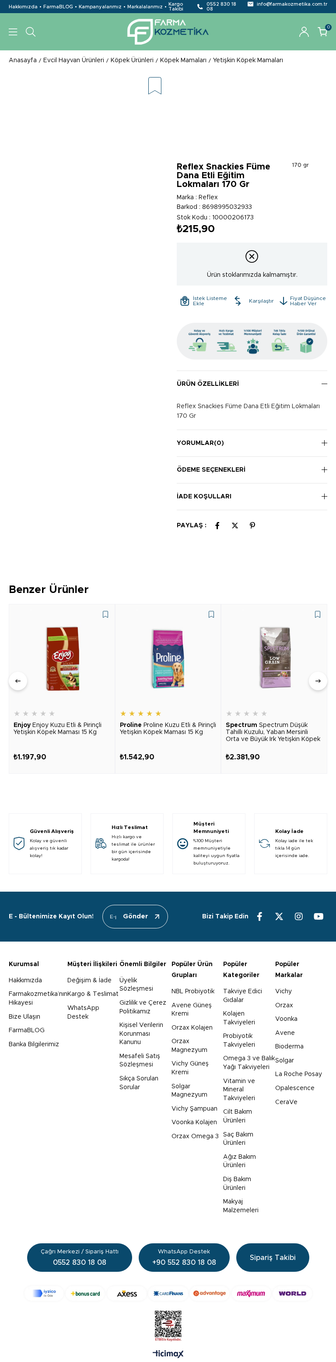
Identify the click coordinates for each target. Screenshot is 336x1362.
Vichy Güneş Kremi (190, 1068)
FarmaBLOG (58, 6)
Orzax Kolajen (192, 1028)
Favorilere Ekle (105, 614)
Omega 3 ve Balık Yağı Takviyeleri (249, 1062)
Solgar (284, 1061)
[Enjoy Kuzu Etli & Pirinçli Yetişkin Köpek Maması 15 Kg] (62, 657)
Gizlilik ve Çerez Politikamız (142, 1007)
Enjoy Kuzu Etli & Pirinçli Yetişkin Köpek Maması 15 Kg (58, 728)
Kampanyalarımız (100, 6)
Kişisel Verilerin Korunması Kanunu (141, 1033)
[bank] (168, 1293)
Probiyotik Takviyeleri (239, 1040)
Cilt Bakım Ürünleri (237, 1116)
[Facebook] (259, 916)
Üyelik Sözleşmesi (136, 984)
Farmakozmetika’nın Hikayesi (38, 998)
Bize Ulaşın (24, 1017)
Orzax (284, 1005)
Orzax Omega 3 (195, 1136)
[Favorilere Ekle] (154, 86)
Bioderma (289, 1047)
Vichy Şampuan (194, 1109)
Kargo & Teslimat (93, 994)
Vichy (283, 991)
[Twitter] (279, 916)
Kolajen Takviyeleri (239, 1018)
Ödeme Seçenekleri (211, 470)
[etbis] (168, 1326)
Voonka (286, 1019)
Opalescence (295, 1088)
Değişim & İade (89, 980)
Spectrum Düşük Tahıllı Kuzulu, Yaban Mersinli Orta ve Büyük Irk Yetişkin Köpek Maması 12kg (273, 732)
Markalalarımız (145, 6)
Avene (285, 1033)
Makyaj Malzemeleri (241, 1206)
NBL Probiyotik (193, 991)
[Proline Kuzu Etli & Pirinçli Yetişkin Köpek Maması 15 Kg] (168, 657)
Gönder (135, 916)
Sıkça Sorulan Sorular (138, 1083)
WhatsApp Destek (83, 1012)
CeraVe (286, 1102)
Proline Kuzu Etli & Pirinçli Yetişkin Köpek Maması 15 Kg (168, 728)
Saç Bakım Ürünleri (238, 1139)
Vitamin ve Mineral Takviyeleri (239, 1089)
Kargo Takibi (175, 6)
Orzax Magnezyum (189, 1045)
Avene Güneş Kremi (192, 1009)
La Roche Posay (298, 1074)
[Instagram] (299, 916)
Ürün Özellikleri (208, 384)
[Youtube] (318, 916)
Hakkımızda (23, 6)
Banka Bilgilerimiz (34, 1044)
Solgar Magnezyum (189, 1090)
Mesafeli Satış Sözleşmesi (139, 1060)
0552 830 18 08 (221, 6)
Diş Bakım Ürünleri (237, 1183)
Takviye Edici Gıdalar (242, 995)
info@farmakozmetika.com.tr (292, 4)
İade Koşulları (204, 497)
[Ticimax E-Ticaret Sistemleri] (168, 1355)
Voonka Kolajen (194, 1122)
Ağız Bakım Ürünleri (239, 1161)
